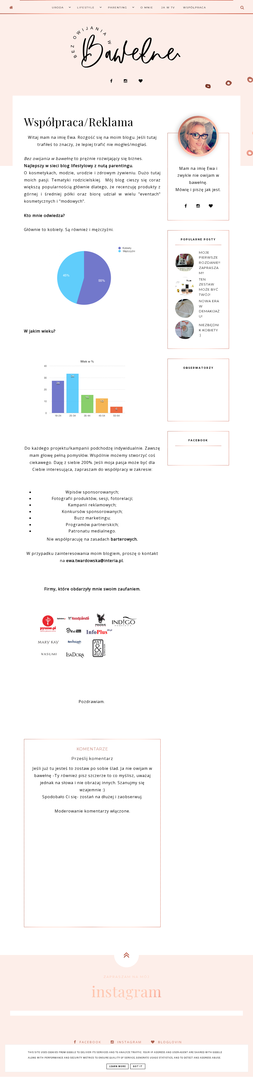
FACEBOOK (91, 1042)
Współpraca (194, 7)
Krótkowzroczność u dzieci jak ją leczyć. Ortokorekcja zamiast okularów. (103, 74)
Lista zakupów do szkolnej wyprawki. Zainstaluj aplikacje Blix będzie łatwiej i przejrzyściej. (193, 76)
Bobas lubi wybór (57, 31)
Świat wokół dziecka (57, 41)
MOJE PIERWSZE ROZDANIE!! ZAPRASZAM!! (209, 262)
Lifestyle (86, 7)
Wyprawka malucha (57, 50)
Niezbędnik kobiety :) (209, 330)
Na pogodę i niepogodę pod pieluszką (148, 72)
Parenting (117, 7)
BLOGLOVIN (170, 1042)
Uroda (58, 7)
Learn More (117, 1066)
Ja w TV (168, 7)
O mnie (147, 7)
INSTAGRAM (129, 1042)
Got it (138, 1066)
